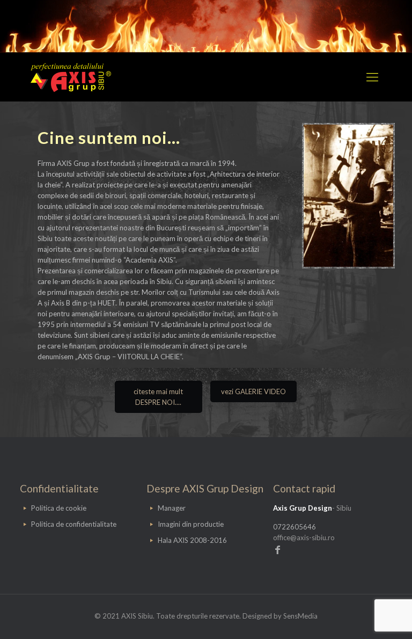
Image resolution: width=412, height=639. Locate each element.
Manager (172, 508)
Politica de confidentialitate (73, 524)
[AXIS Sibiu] (71, 77)
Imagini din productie (191, 524)
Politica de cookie (58, 508)
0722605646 (294, 526)
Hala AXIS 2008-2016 (192, 540)
